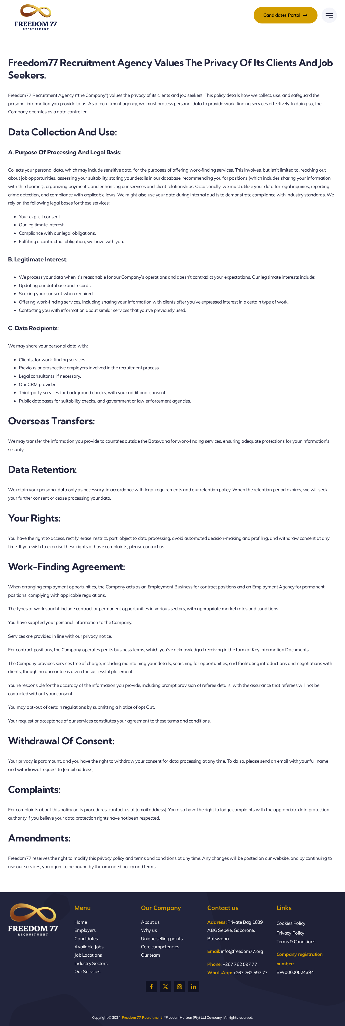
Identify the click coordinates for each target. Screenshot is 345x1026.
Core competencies (160, 946)
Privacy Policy (290, 933)
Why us (149, 930)
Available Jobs (88, 946)
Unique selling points (162, 938)
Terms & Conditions (296, 941)
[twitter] (165, 986)
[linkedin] (193, 986)
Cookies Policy (291, 923)
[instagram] (179, 986)
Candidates (86, 938)
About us (150, 922)
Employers (85, 930)
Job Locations (88, 955)
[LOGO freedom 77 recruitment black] (35, 5)
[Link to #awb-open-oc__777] (329, 15)
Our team (150, 955)
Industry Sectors (90, 963)
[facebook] (151, 986)
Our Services (87, 971)
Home (80, 922)
